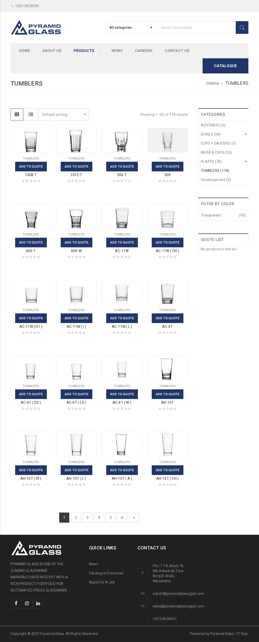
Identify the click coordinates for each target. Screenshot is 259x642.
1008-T (31, 175)
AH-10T (167, 402)
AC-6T (167, 327)
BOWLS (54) (211, 134)
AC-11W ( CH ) (167, 251)
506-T (122, 175)
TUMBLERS (31, 158)
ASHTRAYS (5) (213, 125)
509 (167, 175)
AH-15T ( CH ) (167, 478)
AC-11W (121, 251)
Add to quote (31, 166)
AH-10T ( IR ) (30, 478)
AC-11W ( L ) (122, 327)
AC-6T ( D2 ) (31, 402)
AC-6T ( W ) (122, 402)
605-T (31, 251)
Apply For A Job (102, 582)
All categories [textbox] (121, 27)
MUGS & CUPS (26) (216, 152)
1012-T (76, 175)
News (93, 564)
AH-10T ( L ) (76, 478)
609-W (76, 251)
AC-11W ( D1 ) (30, 327)
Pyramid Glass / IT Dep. (229, 634)
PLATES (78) (211, 161)
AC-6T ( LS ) (76, 402)
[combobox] (131, 27)
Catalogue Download (106, 573)
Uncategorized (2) (216, 180)
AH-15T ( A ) (122, 478)
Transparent (211, 215)
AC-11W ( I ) (76, 327)
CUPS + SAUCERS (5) (218, 143)
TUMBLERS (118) (215, 171)
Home (212, 83)
